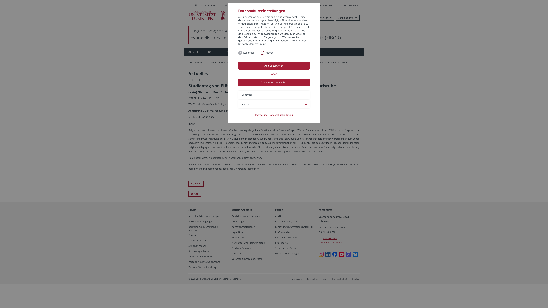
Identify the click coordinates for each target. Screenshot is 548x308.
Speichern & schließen (274, 82)
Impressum (261, 115)
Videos (269, 52)
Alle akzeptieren (273, 65)
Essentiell (249, 52)
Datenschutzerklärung (281, 115)
